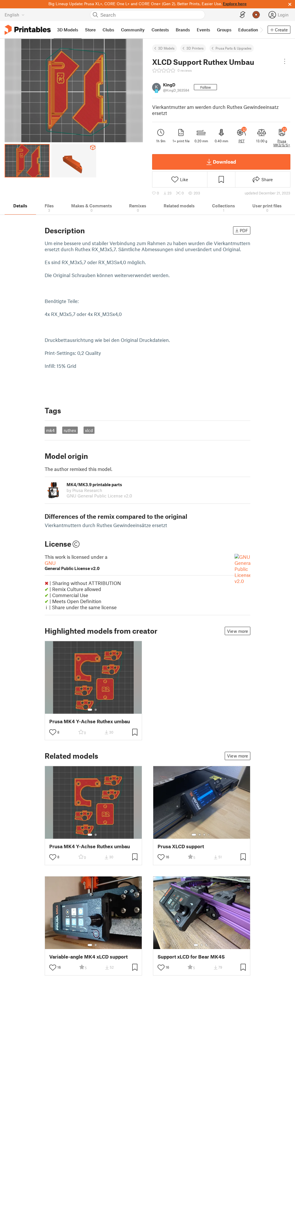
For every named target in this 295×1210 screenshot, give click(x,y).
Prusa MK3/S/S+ (281, 143)
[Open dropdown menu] (284, 61)
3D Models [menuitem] (67, 29)
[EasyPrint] (242, 15)
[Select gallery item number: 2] (95, 710)
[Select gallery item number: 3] (204, 835)
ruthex (70, 430)
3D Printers (195, 48)
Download (224, 161)
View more (237, 631)
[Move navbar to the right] (261, 29)
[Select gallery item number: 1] (90, 710)
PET (242, 141)
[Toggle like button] (52, 732)
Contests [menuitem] (160, 29)
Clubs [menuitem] (108, 29)
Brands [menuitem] (183, 29)
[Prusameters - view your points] (256, 14)
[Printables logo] (28, 30)
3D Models (166, 48)
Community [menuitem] (133, 29)
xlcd (89, 430)
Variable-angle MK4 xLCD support (88, 956)
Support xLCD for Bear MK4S (191, 956)
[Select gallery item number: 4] (209, 835)
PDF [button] (244, 230)
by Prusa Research (84, 490)
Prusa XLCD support (181, 846)
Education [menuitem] (248, 29)
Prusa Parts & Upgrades (233, 48)
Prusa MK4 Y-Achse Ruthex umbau (89, 721)
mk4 (50, 430)
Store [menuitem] (90, 29)
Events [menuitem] (203, 29)
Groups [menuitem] (224, 29)
